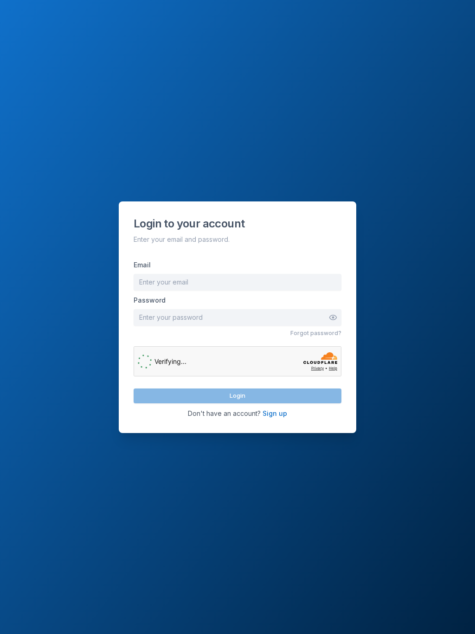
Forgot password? (315, 333)
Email (142, 265)
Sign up (275, 413)
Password (150, 300)
